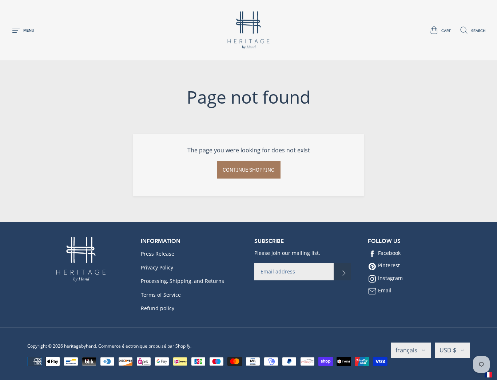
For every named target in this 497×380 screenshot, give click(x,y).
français (406, 350)
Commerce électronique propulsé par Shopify (144, 346)
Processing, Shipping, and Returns (182, 280)
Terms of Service (161, 294)
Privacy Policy (157, 267)
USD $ (448, 350)
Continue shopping (249, 170)
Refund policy (157, 308)
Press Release (157, 253)
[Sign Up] (342, 271)
